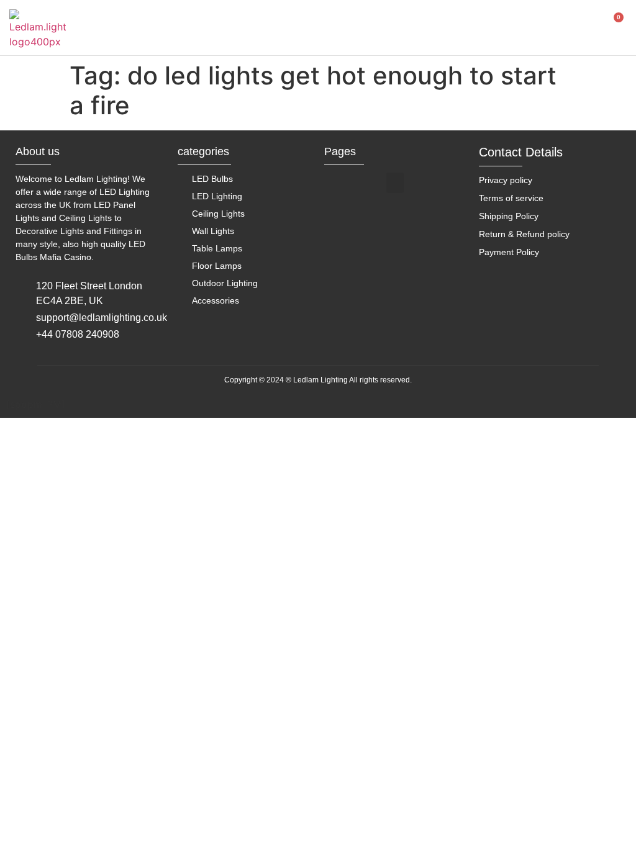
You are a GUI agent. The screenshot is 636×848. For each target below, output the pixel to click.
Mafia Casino (65, 257)
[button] (395, 183)
